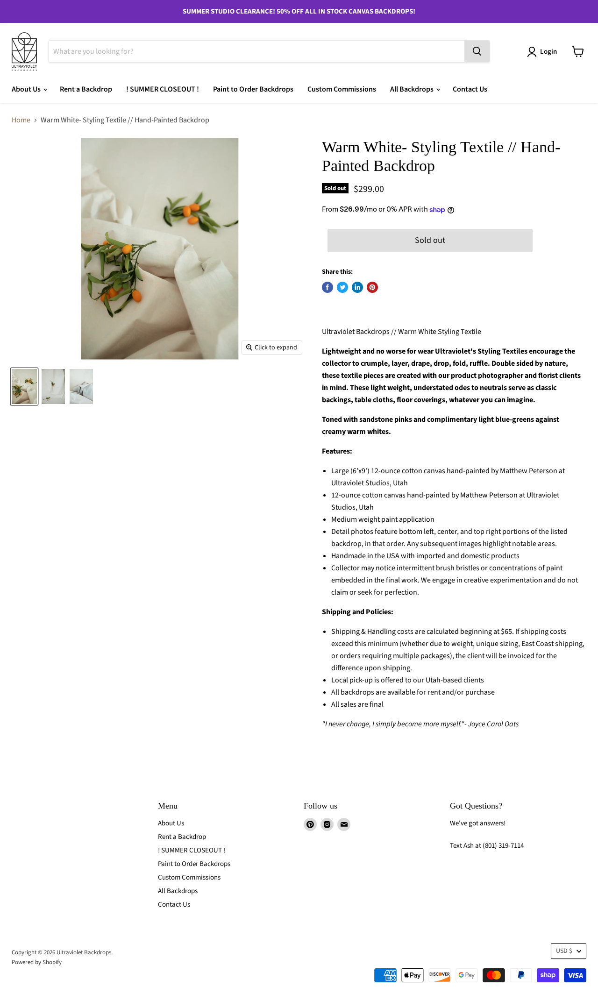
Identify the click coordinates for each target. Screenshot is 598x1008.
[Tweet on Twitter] (342, 287)
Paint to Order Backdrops (253, 89)
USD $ (564, 951)
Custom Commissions (341, 89)
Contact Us (470, 89)
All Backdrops (412, 89)
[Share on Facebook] (327, 287)
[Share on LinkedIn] (357, 287)
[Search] (477, 51)
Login (548, 52)
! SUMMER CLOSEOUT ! (162, 89)
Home (21, 120)
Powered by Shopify (37, 962)
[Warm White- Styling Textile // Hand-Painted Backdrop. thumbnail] (24, 386)
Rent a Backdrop (86, 89)
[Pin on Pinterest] (372, 287)
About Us (27, 89)
